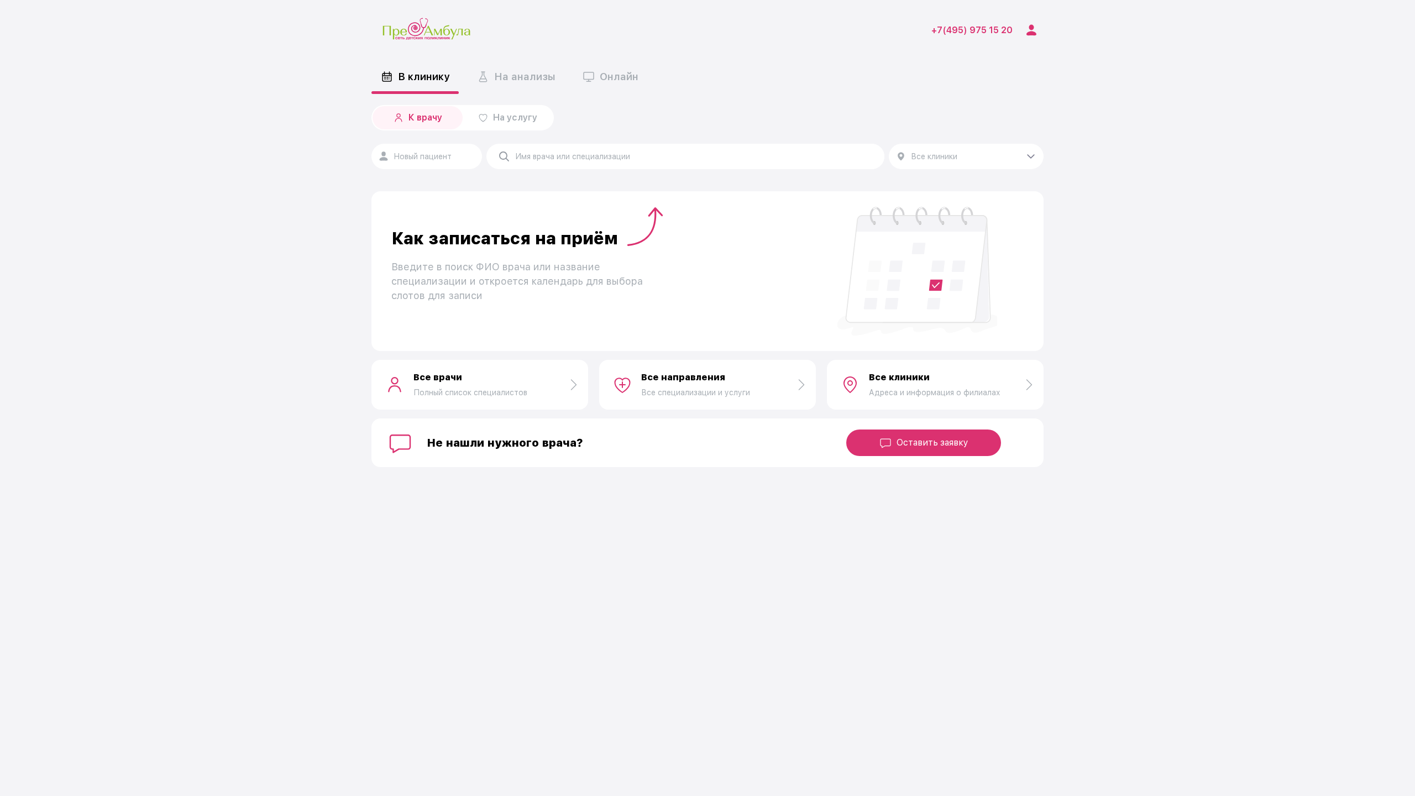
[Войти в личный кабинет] (1031, 30)
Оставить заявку (932, 442)
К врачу (425, 117)
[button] (686, 156)
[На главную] (426, 30)
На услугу (515, 117)
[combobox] (426, 156)
